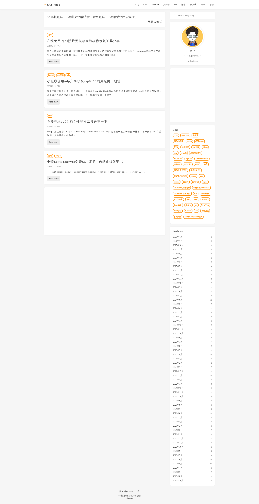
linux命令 (178, 205)
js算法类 (177, 217)
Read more (53, 61)
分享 (203, 4)
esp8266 (60, 75)
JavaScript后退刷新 (182, 188)
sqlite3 (197, 164)
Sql (175, 4)
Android (155, 4)
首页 (137, 4)
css (196, 205)
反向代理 (195, 182)
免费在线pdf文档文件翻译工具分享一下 (77, 121)
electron (188, 205)
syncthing (185, 135)
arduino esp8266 (202, 159)
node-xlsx (187, 164)
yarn (188, 199)
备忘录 (195, 135)
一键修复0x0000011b (201, 188)
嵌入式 (193, 4)
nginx (205, 182)
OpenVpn (205, 205)
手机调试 (205, 211)
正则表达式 (205, 194)
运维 (183, 4)
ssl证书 (58, 156)
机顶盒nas (199, 141)
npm (201, 176)
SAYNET (52, 4)
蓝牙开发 (185, 147)
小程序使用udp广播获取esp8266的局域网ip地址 (84, 81)
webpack (205, 199)
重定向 (185, 182)
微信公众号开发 (180, 170)
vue (196, 211)
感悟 (212, 4)
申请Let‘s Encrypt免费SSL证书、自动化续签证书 (85, 162)
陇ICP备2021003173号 (129, 491)
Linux (205, 147)
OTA (176, 147)
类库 (205, 164)
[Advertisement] (127, 211)
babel (196, 199)
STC (176, 135)
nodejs (176, 182)
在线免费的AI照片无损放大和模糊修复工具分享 (83, 41)
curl (195, 194)
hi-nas (189, 141)
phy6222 (196, 147)
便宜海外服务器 (180, 176)
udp (68, 75)
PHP (145, 4)
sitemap (129, 498)
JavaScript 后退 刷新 (182, 194)
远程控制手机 (195, 153)
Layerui (188, 211)
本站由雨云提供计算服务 (129, 496)
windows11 (178, 199)
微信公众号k (196, 170)
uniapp (193, 176)
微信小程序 (178, 141)
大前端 (166, 4)
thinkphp (178, 211)
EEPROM (178, 159)
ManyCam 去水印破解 (193, 217)
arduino (177, 164)
